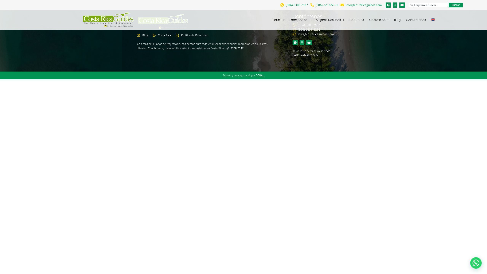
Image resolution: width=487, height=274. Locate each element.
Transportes (298, 20)
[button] (476, 263)
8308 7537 (236, 48)
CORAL (260, 75)
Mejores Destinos (328, 20)
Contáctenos (416, 20)
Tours (276, 20)
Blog (397, 20)
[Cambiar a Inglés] (433, 20)
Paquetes (357, 20)
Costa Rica (377, 20)
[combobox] (428, 5)
